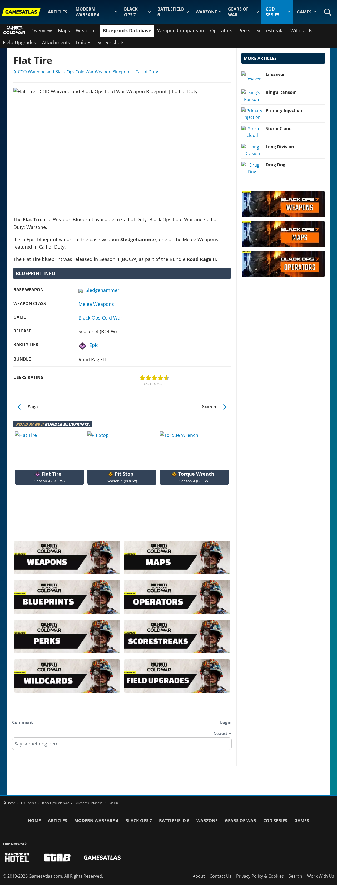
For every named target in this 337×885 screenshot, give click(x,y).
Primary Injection (284, 110)
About (199, 876)
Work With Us (320, 876)
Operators (221, 30)
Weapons (86, 30)
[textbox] (121, 745)
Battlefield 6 (170, 12)
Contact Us (220, 876)
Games (304, 12)
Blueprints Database (127, 30)
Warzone (206, 12)
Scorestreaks (270, 30)
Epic (93, 345)
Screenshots (111, 42)
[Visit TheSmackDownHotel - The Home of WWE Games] (17, 857)
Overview (41, 30)
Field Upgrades (19, 42)
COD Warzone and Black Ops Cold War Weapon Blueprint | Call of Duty (88, 72)
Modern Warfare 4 (87, 12)
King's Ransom (281, 92)
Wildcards (301, 30)
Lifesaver (275, 74)
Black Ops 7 (131, 12)
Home (34, 821)
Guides (83, 42)
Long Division (280, 147)
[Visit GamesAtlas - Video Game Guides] (102, 857)
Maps (64, 30)
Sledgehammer (102, 290)
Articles (57, 12)
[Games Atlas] (21, 12)
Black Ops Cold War (100, 318)
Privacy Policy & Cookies (260, 876)
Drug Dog (275, 165)
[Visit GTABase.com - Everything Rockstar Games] (57, 857)
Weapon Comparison (180, 30)
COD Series (272, 12)
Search (295, 876)
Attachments (56, 42)
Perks (244, 30)
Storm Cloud (279, 128)
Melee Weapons (96, 304)
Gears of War (238, 12)
